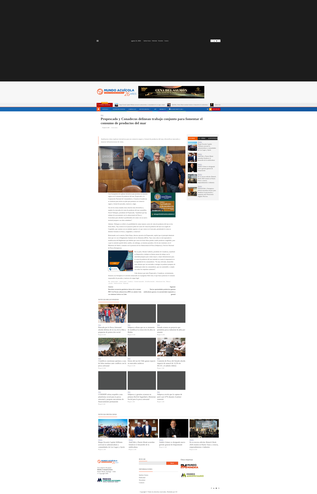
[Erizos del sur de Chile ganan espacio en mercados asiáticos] (142, 347)
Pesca (102, 115)
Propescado (125, 283)
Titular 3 (200, 174)
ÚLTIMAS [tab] (192, 138)
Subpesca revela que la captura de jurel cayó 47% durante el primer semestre (169, 396)
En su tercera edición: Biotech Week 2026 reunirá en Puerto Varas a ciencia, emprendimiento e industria (204, 444)
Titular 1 (200, 141)
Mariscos (168, 281)
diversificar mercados (150, 281)
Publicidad (154, 40)
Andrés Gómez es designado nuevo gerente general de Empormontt (206, 168)
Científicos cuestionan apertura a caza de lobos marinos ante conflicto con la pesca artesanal (112, 363)
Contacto (166, 40)
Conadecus (130, 281)
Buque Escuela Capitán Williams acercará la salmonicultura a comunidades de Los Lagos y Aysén (142, 104)
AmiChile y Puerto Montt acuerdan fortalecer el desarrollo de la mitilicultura (190, 104)
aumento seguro (114, 281)
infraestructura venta (160, 281)
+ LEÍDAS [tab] (202, 138)
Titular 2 (131, 439)
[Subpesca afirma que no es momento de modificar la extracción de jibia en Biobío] (142, 313)
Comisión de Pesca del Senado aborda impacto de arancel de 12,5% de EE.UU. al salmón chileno (171, 363)
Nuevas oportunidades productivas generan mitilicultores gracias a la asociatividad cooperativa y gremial (160, 290)
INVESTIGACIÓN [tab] (214, 138)
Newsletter (160, 40)
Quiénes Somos (147, 40)
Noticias (105, 109)
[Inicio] (98, 109)
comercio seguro (123, 281)
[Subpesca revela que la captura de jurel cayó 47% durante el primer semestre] (171, 380)
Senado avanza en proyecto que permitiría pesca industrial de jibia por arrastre (171, 329)
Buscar (142, 459)
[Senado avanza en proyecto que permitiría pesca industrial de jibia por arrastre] (171, 313)
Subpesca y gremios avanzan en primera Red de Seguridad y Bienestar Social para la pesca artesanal (142, 396)
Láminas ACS (132, 109)
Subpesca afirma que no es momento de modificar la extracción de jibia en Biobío (141, 329)
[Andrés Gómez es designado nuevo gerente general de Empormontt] (192, 167)
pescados (111, 283)
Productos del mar (118, 283)
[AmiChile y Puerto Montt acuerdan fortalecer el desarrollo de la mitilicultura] (192, 157)
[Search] (208, 109)
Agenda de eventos (119, 109)
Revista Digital (144, 109)
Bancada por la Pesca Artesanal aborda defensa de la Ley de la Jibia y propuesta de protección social (112, 329)
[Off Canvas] (98, 41)
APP (155, 109)
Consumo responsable (139, 281)
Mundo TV (163, 109)
